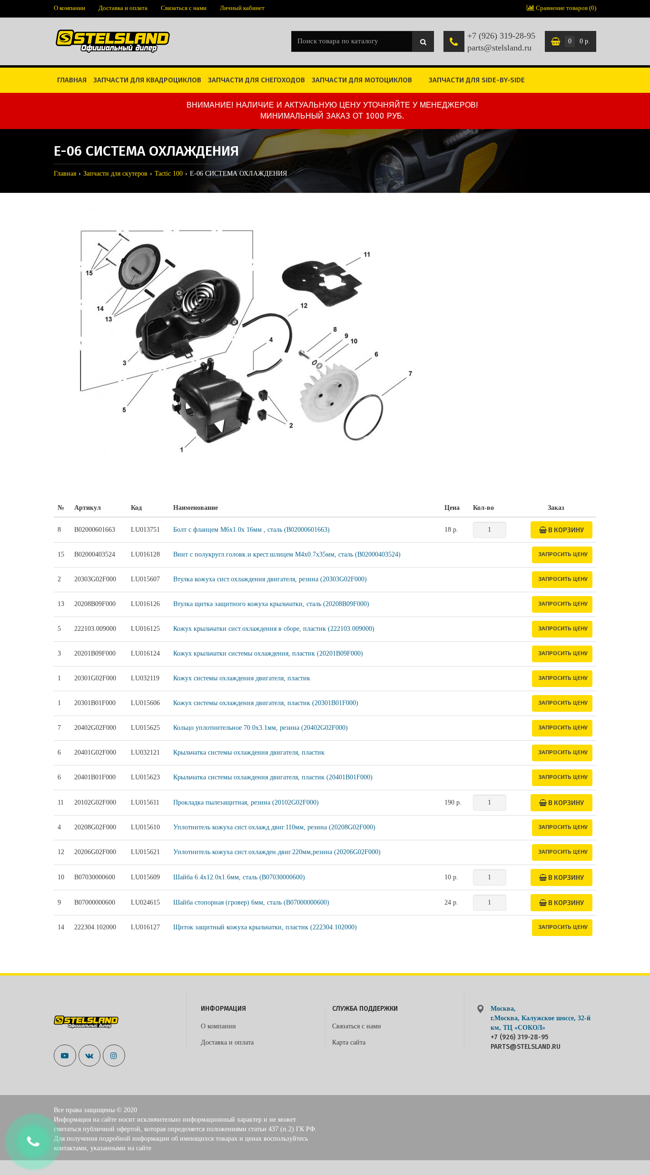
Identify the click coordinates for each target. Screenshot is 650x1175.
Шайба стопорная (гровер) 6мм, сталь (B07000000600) (251, 902)
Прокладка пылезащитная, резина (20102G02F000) (246, 802)
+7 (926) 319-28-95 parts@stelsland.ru (501, 42)
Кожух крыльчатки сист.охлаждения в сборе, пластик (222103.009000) (273, 628)
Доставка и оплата (123, 7)
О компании (69, 7)
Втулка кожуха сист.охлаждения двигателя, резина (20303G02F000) (270, 579)
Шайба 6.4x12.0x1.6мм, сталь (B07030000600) (239, 877)
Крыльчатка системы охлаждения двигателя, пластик (249, 752)
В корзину (565, 530)
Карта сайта (348, 1042)
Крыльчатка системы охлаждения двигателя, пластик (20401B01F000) (273, 777)
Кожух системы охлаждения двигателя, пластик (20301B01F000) (265, 703)
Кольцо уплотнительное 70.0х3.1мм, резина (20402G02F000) (260, 727)
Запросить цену (563, 553)
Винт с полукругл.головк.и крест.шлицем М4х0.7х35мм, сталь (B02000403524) (287, 554)
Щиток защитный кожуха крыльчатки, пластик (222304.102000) (265, 927)
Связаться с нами (184, 7)
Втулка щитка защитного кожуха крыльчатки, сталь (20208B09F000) (271, 603)
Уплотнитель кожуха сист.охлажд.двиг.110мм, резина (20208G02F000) (274, 827)
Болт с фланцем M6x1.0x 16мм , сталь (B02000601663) (251, 529)
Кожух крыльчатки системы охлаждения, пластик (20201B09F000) (268, 653)
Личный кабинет (242, 7)
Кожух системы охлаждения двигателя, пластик (241, 678)
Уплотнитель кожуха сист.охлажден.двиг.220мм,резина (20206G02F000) (277, 852)
